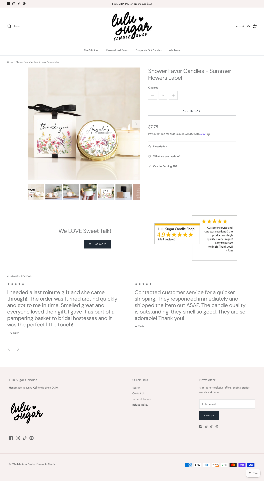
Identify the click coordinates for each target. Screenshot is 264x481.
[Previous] (9, 349)
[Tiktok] (19, 3)
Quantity (153, 88)
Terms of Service (141, 399)
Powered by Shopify (45, 464)
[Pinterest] (24, 3)
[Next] (136, 124)
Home (10, 62)
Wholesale (174, 50)
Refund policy (140, 405)
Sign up (209, 415)
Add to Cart (192, 111)
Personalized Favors (117, 50)
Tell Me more (97, 244)
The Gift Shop (91, 50)
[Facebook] (8, 3)
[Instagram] (13, 3)
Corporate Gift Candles (149, 50)
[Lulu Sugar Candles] (132, 26)
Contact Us (138, 393)
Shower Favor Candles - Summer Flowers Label (37, 62)
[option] (84, 124)
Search (136, 388)
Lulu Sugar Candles (26, 464)
